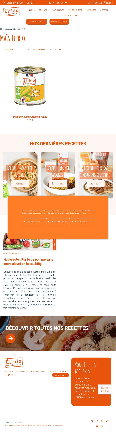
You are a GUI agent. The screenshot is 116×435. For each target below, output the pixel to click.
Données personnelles (34, 425)
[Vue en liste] (60, 49)
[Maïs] (30, 85)
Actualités (7, 253)
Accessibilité (59, 425)
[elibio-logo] (11, 8)
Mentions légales (15, 425)
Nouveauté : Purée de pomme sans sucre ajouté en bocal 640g (28, 261)
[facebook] (54, 3)
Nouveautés (16, 253)
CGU (54, 425)
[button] (76, 15)
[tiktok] (62, 3)
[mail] (102, 426)
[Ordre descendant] (29, 49)
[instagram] (50, 3)
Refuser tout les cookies (58, 222)
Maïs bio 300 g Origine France (30, 117)
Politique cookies (47, 425)
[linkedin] (58, 3)
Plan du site (24, 425)
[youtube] (66, 3)
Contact (7, 425)
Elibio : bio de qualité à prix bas (10, 29)
